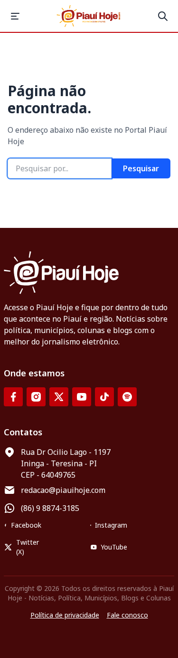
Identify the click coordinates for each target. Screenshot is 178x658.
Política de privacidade (64, 614)
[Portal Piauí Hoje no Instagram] (36, 396)
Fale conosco (127, 614)
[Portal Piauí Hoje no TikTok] (104, 396)
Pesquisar (141, 168)
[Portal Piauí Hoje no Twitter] (58, 396)
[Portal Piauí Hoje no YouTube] (81, 396)
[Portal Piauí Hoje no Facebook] (13, 396)
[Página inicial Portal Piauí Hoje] (89, 16)
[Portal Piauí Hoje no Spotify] (127, 396)
